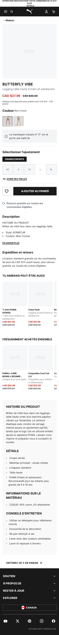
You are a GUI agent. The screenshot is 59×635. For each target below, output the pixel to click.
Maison (10, 20)
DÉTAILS (30, 6)
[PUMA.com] (29, 11)
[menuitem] (5, 621)
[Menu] (5, 11)
